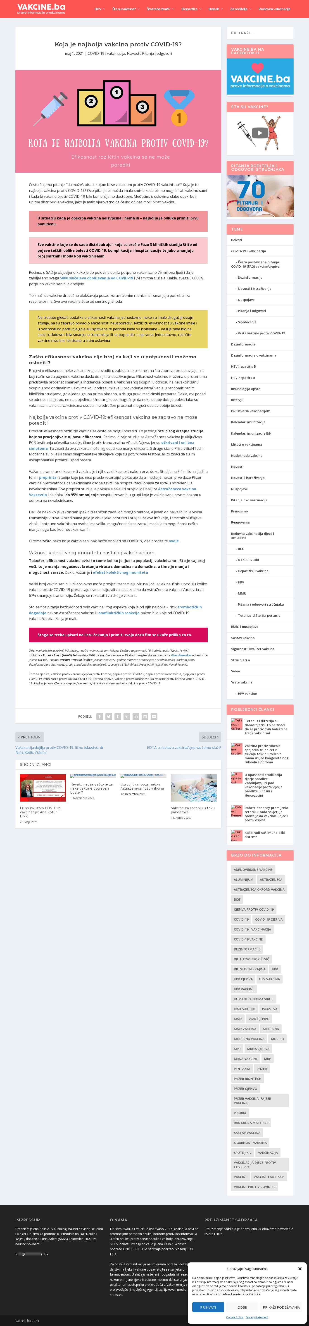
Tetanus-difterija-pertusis (259, 615)
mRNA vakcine (246, 1059)
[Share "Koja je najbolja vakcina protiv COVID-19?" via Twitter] (108, 716)
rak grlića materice (251, 1123)
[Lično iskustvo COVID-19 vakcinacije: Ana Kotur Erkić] (43, 788)
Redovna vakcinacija (274, 9)
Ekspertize (189, 9)
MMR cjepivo (258, 1019)
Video (235, 671)
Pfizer (262, 1069)
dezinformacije (247, 949)
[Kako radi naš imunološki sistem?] (236, 835)
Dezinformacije (250, 277)
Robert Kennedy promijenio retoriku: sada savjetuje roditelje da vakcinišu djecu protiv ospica (266, 814)
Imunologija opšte (245, 389)
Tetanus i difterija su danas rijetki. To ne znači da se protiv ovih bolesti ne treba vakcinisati (266, 727)
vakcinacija (268, 1152)
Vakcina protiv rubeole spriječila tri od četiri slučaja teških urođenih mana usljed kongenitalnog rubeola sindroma (266, 754)
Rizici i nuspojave (244, 626)
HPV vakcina (269, 979)
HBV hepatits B (243, 378)
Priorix (240, 1113)
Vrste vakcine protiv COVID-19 (261, 333)
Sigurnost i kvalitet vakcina (252, 649)
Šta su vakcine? (124, 9)
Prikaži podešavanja (281, 1307)
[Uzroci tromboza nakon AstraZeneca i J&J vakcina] (143, 776)
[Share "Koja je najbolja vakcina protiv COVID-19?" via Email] (154, 716)
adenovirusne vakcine (253, 869)
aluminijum (243, 879)
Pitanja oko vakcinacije (249, 500)
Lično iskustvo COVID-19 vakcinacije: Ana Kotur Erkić (41, 812)
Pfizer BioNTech (247, 1078)
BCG (241, 549)
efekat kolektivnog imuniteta (120, 572)
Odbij (242, 1307)
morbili (277, 1039)
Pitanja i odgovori (157, 53)
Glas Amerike (180, 655)
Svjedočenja (247, 322)
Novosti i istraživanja (254, 288)
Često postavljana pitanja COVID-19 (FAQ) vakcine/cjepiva (255, 264)
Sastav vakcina (243, 638)
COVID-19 (241, 919)
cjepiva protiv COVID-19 (254, 909)
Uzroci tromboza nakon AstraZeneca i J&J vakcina (142, 786)
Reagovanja (240, 522)
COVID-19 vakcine (248, 939)
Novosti (133, 53)
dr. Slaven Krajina (249, 969)
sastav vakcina (247, 1133)
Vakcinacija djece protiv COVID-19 (255, 1164)
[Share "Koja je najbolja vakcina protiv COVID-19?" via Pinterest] (126, 716)
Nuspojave (246, 300)
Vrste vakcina (241, 682)
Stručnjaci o (240, 660)
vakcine (240, 1177)
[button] (300, 1268)
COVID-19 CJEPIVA (269, 919)
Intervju (237, 400)
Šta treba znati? (158, 9)
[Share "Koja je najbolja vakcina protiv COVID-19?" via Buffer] (145, 716)
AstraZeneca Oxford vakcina (259, 889)
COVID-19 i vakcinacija (106, 53)
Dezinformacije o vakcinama (253, 355)
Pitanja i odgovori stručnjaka (261, 604)
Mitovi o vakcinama (246, 444)
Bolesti (214, 9)
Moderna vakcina (249, 1039)
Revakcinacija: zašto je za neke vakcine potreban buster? (91, 788)
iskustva (269, 1009)
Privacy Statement (257, 1317)
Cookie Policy (234, 1317)
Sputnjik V (243, 1152)
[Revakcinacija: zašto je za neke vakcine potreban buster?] (93, 776)
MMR (242, 593)
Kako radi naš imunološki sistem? (265, 835)
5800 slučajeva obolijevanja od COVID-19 (96, 278)
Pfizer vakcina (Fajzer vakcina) (252, 1100)
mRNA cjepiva (258, 1049)
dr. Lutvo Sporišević (251, 959)
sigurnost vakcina (250, 1142)
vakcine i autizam (269, 1177)
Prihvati (208, 1307)
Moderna (271, 1029)
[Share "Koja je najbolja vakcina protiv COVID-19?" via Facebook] (99, 716)
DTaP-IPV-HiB (248, 560)
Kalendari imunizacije (248, 422)
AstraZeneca (271, 879)
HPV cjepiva (243, 979)
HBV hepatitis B (243, 366)
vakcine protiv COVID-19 (254, 1187)
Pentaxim (242, 1069)
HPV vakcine (247, 693)
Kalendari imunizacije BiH (251, 433)
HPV (98, 9)
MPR (237, 1049)
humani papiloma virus (253, 999)
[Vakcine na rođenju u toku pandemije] (194, 788)
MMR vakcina (245, 1029)
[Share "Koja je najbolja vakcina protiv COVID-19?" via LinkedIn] (135, 716)
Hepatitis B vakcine (253, 571)
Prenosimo (239, 511)
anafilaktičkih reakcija (119, 612)
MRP (267, 1059)
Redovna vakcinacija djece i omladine (252, 535)
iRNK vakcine (245, 1009)
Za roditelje (238, 9)
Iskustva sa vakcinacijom (250, 411)
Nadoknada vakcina (247, 455)
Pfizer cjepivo (245, 1088)
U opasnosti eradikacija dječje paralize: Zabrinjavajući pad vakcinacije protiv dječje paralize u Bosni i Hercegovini (263, 785)
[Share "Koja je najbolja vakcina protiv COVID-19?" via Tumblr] (117, 716)
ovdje (174, 540)
